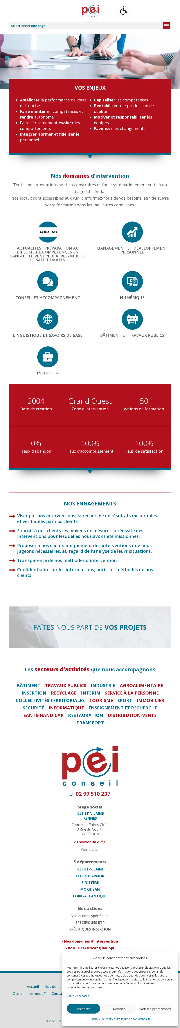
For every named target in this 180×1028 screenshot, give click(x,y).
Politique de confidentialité (134, 1019)
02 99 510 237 (92, 793)
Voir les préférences (155, 1009)
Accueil (33, 986)
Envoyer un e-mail (91, 842)
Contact (58, 993)
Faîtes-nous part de (90, 627)
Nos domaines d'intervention (91, 941)
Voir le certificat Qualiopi (91, 948)
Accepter (83, 1009)
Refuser (119, 1009)
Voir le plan (90, 849)
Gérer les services (78, 996)
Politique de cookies (102, 1019)
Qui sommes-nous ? (29, 993)
